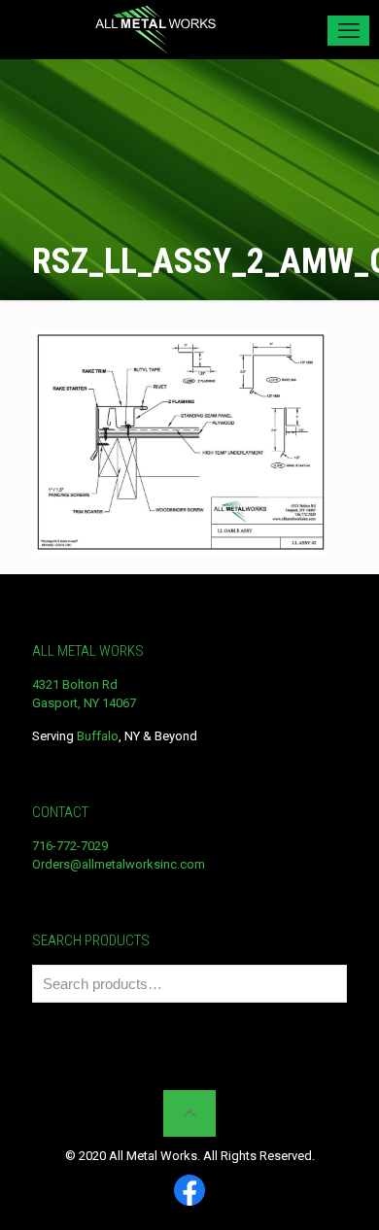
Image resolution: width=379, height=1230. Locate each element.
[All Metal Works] (155, 29)
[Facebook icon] (189, 1192)
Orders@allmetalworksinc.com (118, 864)
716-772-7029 (70, 845)
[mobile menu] (348, 31)
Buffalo (98, 736)
